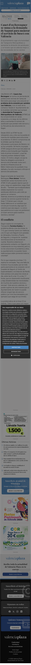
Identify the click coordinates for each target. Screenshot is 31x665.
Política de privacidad (21, 343)
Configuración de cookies (8, 343)
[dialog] (15, 331)
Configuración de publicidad (9, 339)
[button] (15, 355)
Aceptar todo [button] (16, 347)
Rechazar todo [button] (16, 351)
